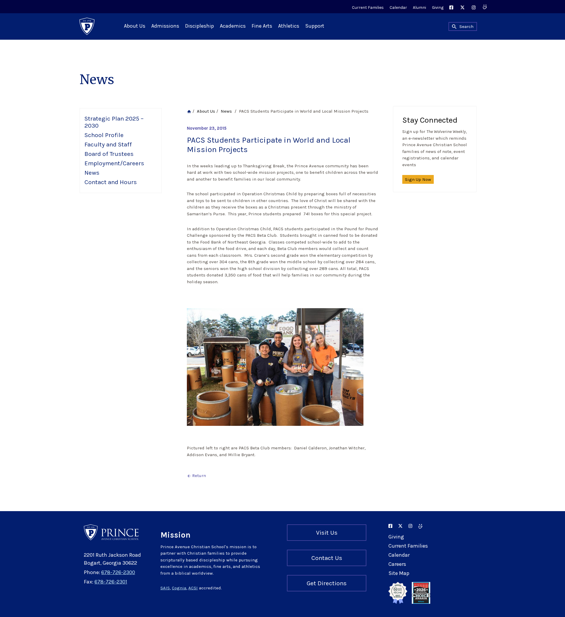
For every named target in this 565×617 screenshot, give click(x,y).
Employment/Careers (114, 163)
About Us (134, 26)
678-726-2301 (110, 581)
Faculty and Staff (108, 144)
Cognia (179, 588)
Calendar (398, 7)
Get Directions (327, 583)
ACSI (193, 588)
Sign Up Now (418, 179)
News (91, 172)
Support (314, 26)
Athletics (288, 26)
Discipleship (199, 26)
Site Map (398, 573)
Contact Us (326, 557)
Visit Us (327, 532)
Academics (233, 26)
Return (196, 475)
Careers (397, 564)
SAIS (165, 588)
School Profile (104, 135)
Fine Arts (262, 26)
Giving (437, 7)
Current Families (368, 7)
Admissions (165, 26)
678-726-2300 (118, 572)
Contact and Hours (110, 182)
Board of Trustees (109, 153)
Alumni (419, 7)
